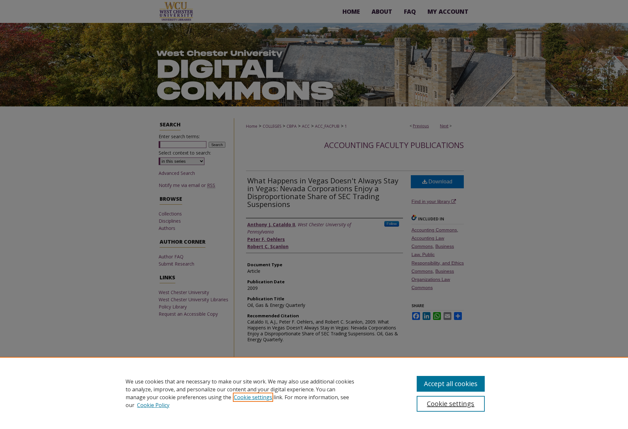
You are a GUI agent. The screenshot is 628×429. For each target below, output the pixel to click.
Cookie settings (253, 397)
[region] (314, 393)
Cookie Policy (153, 405)
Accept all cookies (451, 383)
